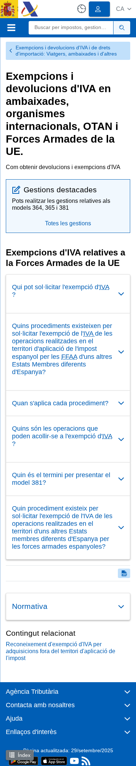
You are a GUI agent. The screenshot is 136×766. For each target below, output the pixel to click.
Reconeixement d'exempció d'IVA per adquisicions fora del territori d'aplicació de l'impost (60, 651)
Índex (24, 755)
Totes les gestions (68, 223)
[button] (123, 9)
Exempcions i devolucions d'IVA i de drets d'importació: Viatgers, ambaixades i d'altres (66, 51)
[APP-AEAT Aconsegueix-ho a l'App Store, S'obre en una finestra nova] (54, 760)
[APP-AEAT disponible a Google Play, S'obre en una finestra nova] (23, 760)
